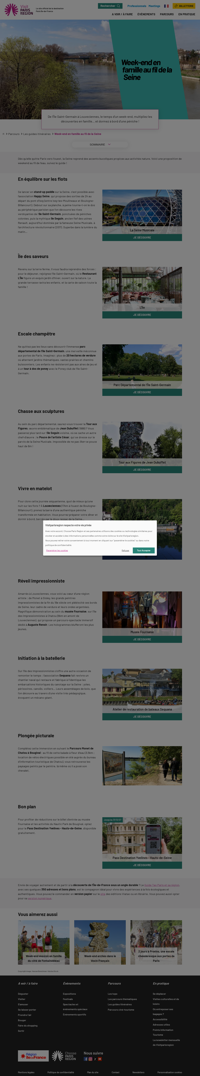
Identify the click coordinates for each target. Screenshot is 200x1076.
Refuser (125, 550)
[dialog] (100, 538)
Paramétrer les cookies (57, 550)
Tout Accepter (143, 550)
